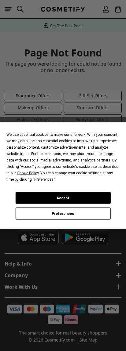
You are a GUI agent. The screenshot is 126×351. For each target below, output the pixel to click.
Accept (63, 198)
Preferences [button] (44, 179)
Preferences (63, 214)
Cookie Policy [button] (28, 173)
